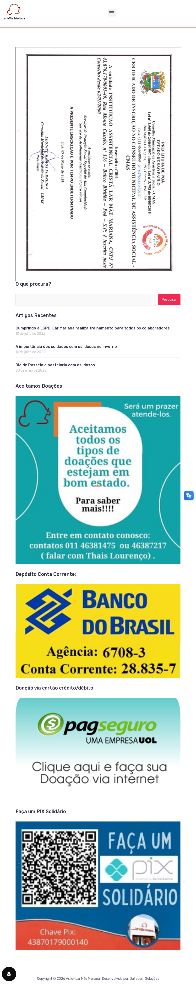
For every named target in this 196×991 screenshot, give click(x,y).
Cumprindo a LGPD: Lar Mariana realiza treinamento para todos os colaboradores (93, 328)
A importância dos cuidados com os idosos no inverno (66, 346)
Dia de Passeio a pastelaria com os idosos (55, 365)
